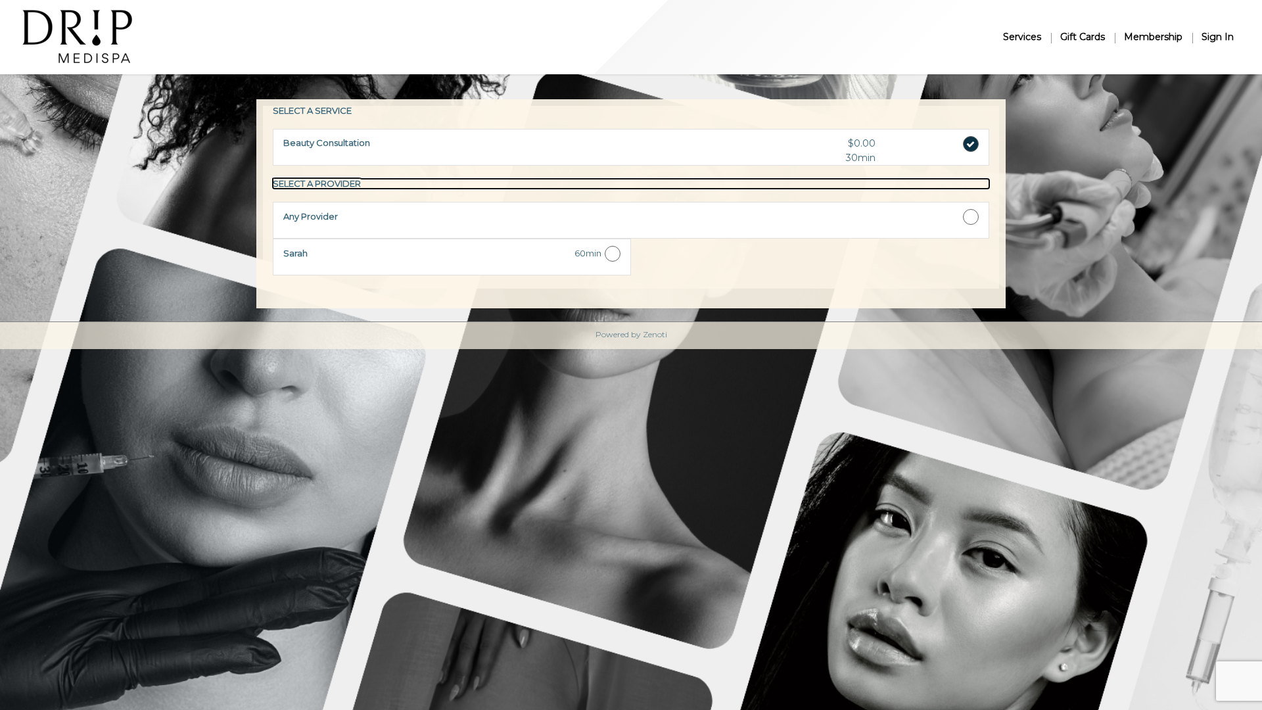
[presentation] (631, 183)
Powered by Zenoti (631, 334)
